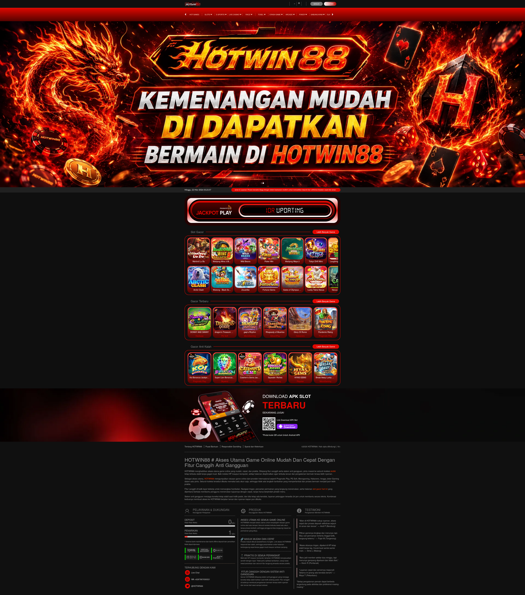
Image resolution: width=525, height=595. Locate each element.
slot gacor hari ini (320, 489)
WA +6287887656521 (200, 579)
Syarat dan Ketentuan (254, 446)
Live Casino (234, 14)
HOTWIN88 (209, 478)
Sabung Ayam (317, 14)
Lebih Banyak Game (326, 231)
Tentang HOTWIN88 (193, 446)
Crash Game (275, 14)
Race (248, 14)
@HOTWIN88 (197, 586)
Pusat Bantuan (211, 446)
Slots (207, 14)
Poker (302, 14)
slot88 (333, 471)
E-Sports (220, 14)
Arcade (289, 14)
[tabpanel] (262, 103)
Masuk (317, 4)
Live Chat (195, 572)
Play (226, 212)
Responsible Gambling (231, 446)
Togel (261, 14)
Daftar (330, 4)
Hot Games (194, 14)
